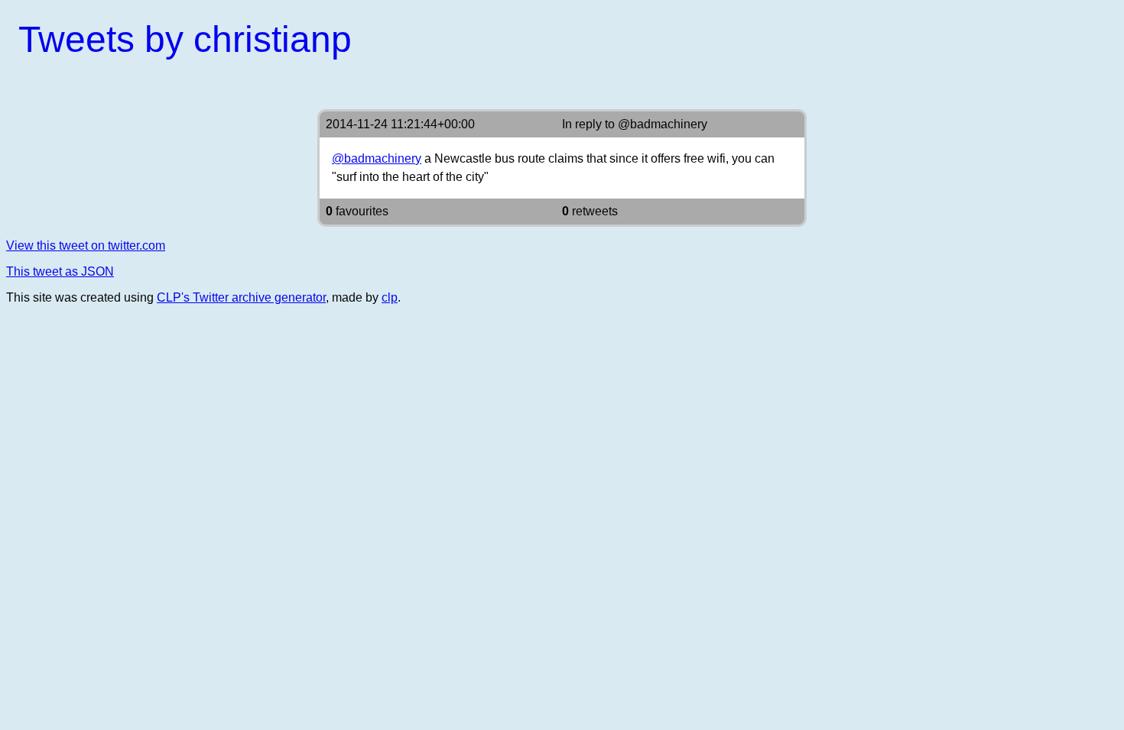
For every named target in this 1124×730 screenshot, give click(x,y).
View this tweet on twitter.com (85, 245)
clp (390, 297)
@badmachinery (662, 124)
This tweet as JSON (60, 271)
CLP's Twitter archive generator (241, 297)
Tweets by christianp (185, 39)
